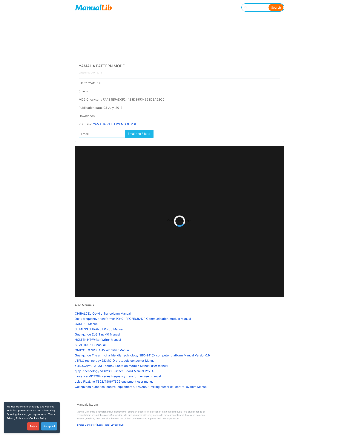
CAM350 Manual (86, 324)
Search (276, 7)
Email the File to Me (139, 135)
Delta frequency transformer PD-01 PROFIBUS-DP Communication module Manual (133, 319)
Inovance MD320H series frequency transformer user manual (118, 376)
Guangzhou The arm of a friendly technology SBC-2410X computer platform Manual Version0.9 (142, 355)
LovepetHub (117, 424)
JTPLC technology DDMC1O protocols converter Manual (115, 360)
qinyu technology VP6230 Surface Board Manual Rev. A (114, 371)
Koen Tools (103, 424)
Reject (33, 426)
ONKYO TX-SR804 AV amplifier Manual (102, 350)
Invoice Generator (86, 424)
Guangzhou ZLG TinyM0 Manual (97, 334)
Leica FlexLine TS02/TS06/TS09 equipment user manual (114, 381)
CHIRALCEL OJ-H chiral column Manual (103, 313)
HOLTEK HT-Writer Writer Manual (98, 339)
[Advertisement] (177, 30)
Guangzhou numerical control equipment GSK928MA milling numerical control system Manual (141, 387)
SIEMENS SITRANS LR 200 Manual (99, 329)
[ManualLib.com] (93, 7)
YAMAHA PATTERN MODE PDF (115, 124)
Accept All (49, 426)
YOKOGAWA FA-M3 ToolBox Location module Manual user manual (121, 366)
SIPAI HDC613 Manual (90, 345)
